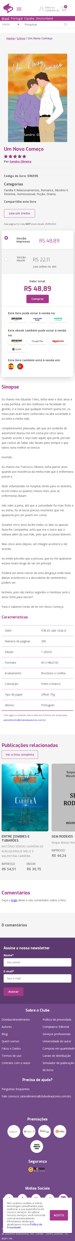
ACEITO (59, 1215)
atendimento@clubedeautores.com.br (25, 719)
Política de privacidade (57, 1019)
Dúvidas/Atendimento (16, 1019)
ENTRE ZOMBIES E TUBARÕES (16, 838)
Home (10, 38)
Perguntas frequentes (16, 1089)
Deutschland (44, 18)
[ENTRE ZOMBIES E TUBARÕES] (25, 798)
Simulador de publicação (58, 1066)
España (29, 18)
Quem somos (10, 1041)
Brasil (5, 18)
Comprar (37, 299)
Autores (7, 1027)
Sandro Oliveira (20, 161)
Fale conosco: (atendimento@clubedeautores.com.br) (36, 1096)
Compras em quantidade (59, 1048)
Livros (21, 38)
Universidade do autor (57, 1041)
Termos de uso (11, 1056)
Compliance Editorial (56, 1027)
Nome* (9, 955)
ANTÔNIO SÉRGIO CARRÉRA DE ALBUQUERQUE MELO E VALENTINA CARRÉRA (22, 851)
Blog (5, 1034)
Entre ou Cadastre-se (52, 9)
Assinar (13, 991)
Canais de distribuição (57, 1056)
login (14, 900)
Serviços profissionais (57, 1034)
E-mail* (9, 971)
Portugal (17, 18)
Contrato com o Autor (16, 1063)
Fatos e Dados (11, 1048)
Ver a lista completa (20, 754)
